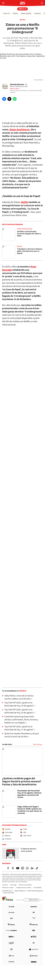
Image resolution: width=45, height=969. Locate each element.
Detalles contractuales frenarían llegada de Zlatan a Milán (29, 233)
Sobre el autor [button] (14, 89)
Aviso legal (13, 885)
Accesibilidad (37, 887)
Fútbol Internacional (24, 229)
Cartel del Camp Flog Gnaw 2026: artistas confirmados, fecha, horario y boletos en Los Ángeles (21, 719)
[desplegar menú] (3, 3)
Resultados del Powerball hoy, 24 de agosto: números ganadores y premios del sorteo (29, 794)
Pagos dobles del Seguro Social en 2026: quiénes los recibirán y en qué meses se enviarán (29, 810)
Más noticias (37, 744)
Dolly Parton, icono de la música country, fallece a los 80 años (18, 697)
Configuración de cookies (23, 887)
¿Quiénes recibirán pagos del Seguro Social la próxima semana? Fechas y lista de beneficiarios (21, 781)
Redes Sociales (26, 13)
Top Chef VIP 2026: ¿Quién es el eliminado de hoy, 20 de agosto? (19, 711)
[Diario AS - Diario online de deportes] (22, 3)
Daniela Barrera (17, 84)
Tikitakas (22, 691)
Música (15, 13)
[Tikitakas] (22, 8)
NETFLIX (22, 20)
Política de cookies (8, 887)
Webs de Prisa (33, 900)
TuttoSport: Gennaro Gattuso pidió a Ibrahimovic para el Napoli (29, 251)
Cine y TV (6, 13)
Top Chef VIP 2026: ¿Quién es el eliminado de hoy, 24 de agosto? (19, 704)
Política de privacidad (25, 885)
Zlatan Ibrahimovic (19, 129)
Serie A (19, 246)
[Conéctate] (42, 3)
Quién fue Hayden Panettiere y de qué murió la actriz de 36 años (21, 735)
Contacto (5, 885)
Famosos (38, 13)
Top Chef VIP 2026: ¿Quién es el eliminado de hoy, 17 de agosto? (19, 728)
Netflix (24, 202)
